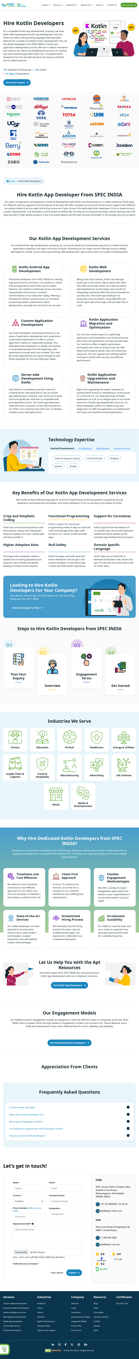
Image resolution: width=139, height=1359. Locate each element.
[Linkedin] (53, 1345)
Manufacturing (69, 775)
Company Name (57, 1195)
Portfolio (97, 1321)
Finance (40, 1312)
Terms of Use (76, 1330)
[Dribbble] (78, 1345)
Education (42, 747)
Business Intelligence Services (14, 1312)
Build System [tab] (102, 448)
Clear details (57, 1272)
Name (16, 1182)
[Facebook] (66, 1345)
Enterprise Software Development (16, 1308)
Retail (55, 804)
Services (57, 5)
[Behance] (85, 1345)
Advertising (97, 775)
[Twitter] (72, 1345)
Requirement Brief (22, 1223)
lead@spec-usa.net (110, 1244)
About (45, 5)
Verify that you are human (26, 1263)
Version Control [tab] (122, 448)
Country (17, 1195)
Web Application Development (14, 1317)
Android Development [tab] (62, 448)
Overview (74, 1303)
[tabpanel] (92, 463)
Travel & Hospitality (42, 775)
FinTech (69, 747)
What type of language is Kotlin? (25, 1121)
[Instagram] (59, 1345)
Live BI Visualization (101, 1317)
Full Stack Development (12, 1330)
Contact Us (112, 5)
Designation (54, 1208)
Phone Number (27, 1209)
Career (99, 5)
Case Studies (98, 1312)
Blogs (96, 1303)
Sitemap (97, 1326)
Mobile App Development (12, 1321)
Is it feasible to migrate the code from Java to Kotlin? (36, 1128)
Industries (71, 5)
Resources (86, 5)
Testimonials (76, 1312)
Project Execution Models (80, 1317)
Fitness (15, 747)
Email (52, 1182)
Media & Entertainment (83, 804)
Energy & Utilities (123, 747)
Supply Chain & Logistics (15, 775)
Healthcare (96, 747)
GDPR (96, 1330)
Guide (96, 1308)
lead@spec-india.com (111, 1210)
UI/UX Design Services (11, 1326)
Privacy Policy (76, 1326)
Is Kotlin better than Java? (22, 1107)
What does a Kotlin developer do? (26, 1114)
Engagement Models (79, 1321)
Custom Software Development (15, 1303)
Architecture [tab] (85, 448)
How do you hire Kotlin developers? (27, 1135)
